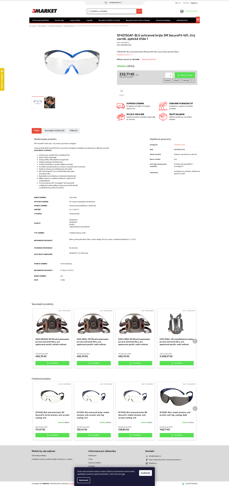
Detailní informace (123, 55)
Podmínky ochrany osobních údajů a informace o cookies (52, 459)
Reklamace (92, 456)
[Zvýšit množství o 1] (173, 73)
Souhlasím (145, 473)
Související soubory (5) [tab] (54, 130)
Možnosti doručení (149, 59)
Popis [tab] (36, 130)
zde (123, 474)
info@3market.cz (155, 456)
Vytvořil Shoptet (191, 483)
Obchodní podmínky (39, 456)
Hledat (139, 11)
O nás (90, 459)
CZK (176, 3)
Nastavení (83, 480)
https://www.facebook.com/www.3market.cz (165, 460)
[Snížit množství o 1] (173, 76)
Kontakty (91, 466)
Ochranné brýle (179, 145)
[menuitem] (40, 20)
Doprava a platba (94, 463)
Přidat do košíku (186, 75)
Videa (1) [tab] (74, 130)
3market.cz (153, 463)
